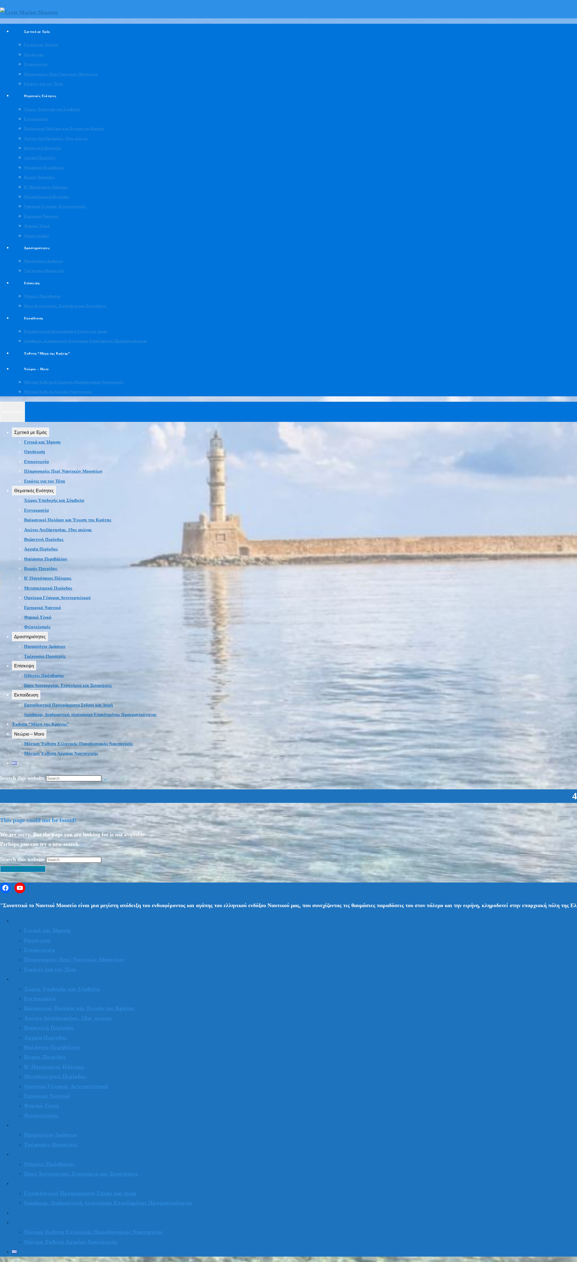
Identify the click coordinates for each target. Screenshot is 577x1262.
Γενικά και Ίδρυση (42, 442)
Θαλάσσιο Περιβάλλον (45, 558)
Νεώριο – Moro (29, 733)
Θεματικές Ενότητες (34, 490)
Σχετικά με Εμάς (30, 432)
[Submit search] (105, 779)
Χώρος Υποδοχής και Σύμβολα (54, 500)
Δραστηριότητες (30, 636)
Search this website (23, 859)
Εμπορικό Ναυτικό (42, 607)
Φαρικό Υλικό (37, 617)
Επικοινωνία (36, 461)
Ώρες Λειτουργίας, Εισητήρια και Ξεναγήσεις (68, 685)
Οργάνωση (34, 451)
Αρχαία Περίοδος (41, 549)
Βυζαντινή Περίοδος (43, 539)
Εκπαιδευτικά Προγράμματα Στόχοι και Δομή (68, 705)
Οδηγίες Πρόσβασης (44, 675)
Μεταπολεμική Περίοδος (48, 588)
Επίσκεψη (24, 665)
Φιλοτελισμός (37, 626)
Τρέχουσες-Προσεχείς (45, 656)
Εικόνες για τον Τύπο (44, 481)
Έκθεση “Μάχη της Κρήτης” (40, 724)
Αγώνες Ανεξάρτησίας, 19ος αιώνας (58, 529)
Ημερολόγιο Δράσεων (45, 646)
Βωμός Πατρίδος (40, 568)
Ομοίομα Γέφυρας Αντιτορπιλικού (57, 597)
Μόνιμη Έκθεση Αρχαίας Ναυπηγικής (61, 753)
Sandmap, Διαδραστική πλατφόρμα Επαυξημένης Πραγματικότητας (90, 714)
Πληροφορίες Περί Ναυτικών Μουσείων (63, 471)
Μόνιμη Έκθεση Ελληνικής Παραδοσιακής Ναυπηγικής (78, 743)
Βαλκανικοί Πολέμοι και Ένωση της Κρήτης (67, 519)
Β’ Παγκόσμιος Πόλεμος (47, 578)
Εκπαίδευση (26, 694)
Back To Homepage (22, 869)
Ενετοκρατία (36, 510)
